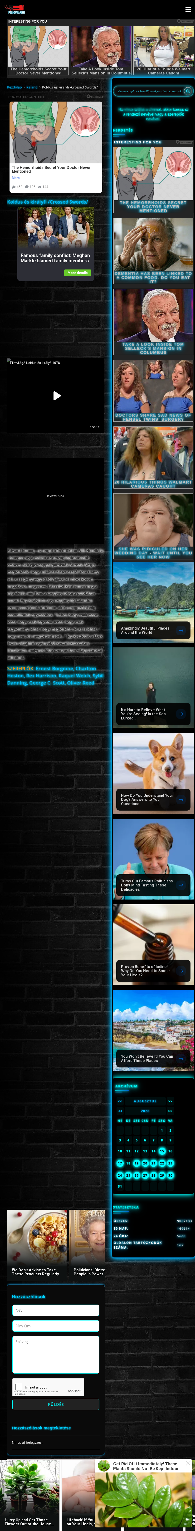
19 (137, 1163)
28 (153, 1175)
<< (120, 1101)
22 (162, 1163)
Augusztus (145, 1101)
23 (170, 1163)
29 (162, 1175)
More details (78, 273)
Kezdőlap (14, 87)
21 (153, 1163)
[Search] (188, 91)
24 (120, 1175)
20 (145, 1163)
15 (162, 1151)
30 (170, 1175)
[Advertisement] (55, 314)
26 (137, 1175)
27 (145, 1175)
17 (120, 1163)
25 (128, 1175)
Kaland (32, 87)
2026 (145, 1111)
